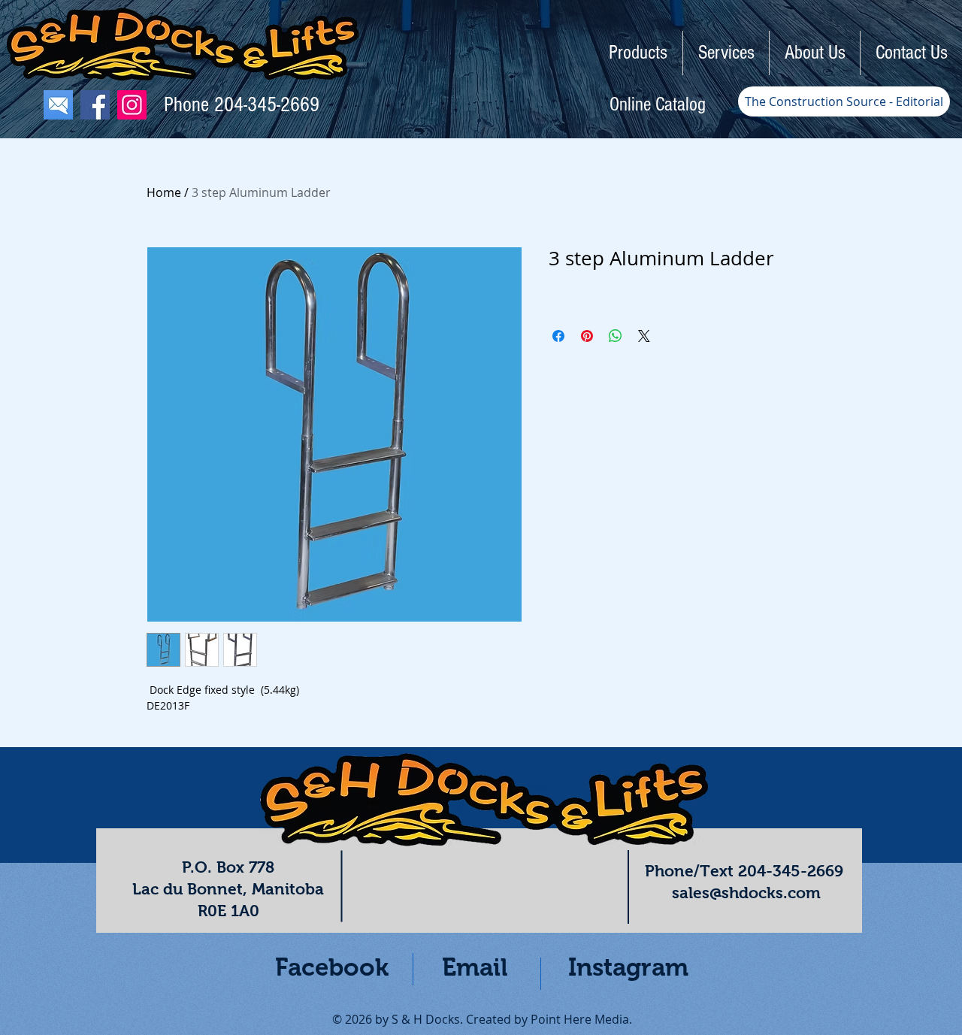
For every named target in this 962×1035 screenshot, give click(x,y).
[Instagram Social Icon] (132, 105)
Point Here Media (580, 1019)
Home (164, 192)
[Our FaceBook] (95, 105)
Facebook (332, 967)
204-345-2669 (266, 105)
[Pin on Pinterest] (587, 336)
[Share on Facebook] (558, 336)
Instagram (628, 967)
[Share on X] (644, 336)
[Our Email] (58, 105)
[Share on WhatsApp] (616, 336)
